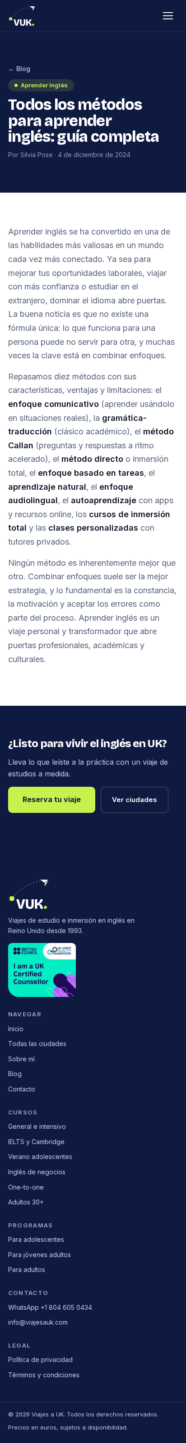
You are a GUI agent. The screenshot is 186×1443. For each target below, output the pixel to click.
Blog (15, 1074)
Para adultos (26, 1269)
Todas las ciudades (37, 1043)
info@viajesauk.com (38, 1322)
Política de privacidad (40, 1359)
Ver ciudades (134, 799)
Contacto (21, 1089)
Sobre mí (21, 1059)
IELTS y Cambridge (36, 1141)
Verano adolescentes (40, 1156)
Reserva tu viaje (52, 799)
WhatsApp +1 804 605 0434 (50, 1307)
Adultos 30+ (26, 1202)
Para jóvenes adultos (39, 1254)
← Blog (19, 68)
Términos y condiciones (43, 1375)
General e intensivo (37, 1126)
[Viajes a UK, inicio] (22, 16)
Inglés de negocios (36, 1172)
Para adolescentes (36, 1239)
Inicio (15, 1029)
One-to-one (26, 1187)
